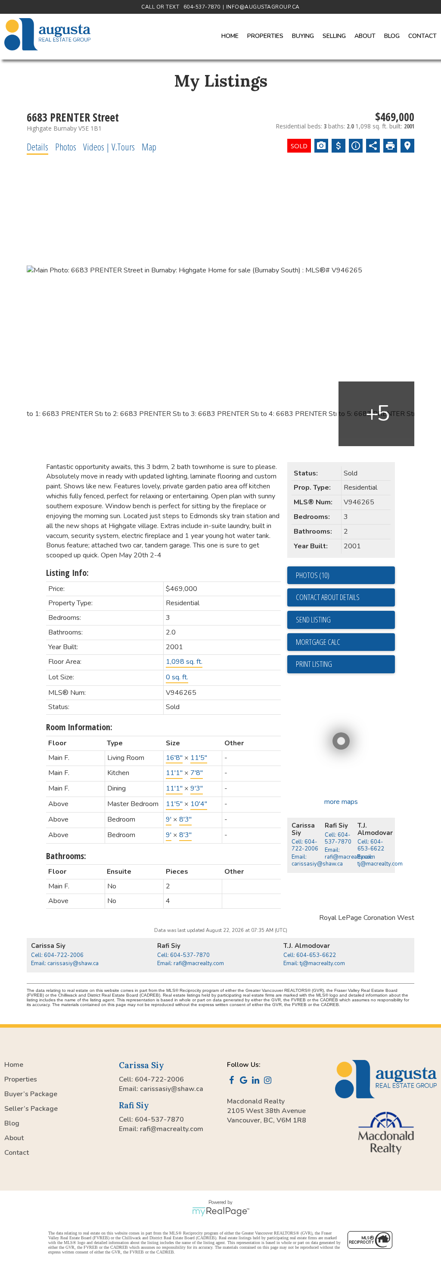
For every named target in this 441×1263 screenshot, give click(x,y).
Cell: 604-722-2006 (305, 845)
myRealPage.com (221, 1212)
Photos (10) (312, 575)
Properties (20, 1079)
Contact (422, 36)
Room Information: (79, 727)
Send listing (313, 619)
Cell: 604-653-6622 (370, 845)
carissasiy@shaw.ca (171, 1089)
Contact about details (328, 597)
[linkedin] (257, 1081)
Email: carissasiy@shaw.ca (317, 860)
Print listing (314, 664)
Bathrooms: (66, 856)
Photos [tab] (65, 146)
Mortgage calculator (345, 642)
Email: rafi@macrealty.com (350, 853)
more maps (341, 802)
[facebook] (233, 1081)
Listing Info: (67, 572)
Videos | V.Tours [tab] (109, 146)
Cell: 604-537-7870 (338, 838)
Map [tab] (149, 146)
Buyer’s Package (30, 1094)
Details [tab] (37, 146)
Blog (392, 36)
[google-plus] (245, 1081)
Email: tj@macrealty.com (380, 860)
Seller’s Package (31, 1108)
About (14, 1138)
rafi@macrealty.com (171, 1129)
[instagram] (269, 1081)
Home (230, 36)
